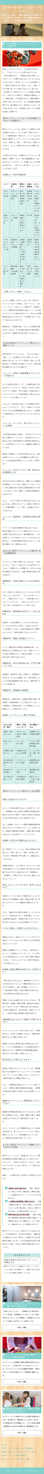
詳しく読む (23, 1327)
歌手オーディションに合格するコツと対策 (16, 1459)
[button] (22, 2)
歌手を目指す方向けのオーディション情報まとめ (21, 1261)
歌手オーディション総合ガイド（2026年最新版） (18, 1448)
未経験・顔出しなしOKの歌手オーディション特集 (18, 1452)
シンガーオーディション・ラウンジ (22, 9)
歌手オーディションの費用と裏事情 (13, 1455)
